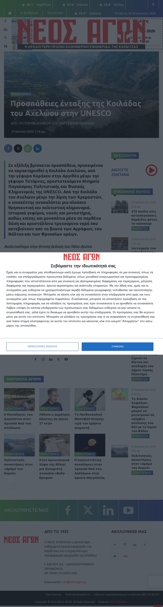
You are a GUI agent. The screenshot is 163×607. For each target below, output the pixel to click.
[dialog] (81, 303)
